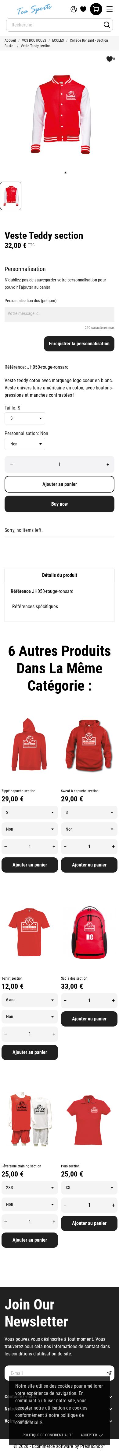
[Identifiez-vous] (73, 9)
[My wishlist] (83, 9)
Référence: (15, 367)
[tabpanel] (59, 115)
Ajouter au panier (59, 484)
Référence (21, 591)
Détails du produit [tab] (59, 575)
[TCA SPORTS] (33, 9)
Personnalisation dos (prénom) (30, 300)
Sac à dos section (74, 978)
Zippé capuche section (18, 791)
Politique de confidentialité (48, 1435)
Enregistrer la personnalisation (79, 344)
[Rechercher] (107, 25)
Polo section (70, 1166)
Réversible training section (21, 1166)
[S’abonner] (109, 1373)
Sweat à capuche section (80, 791)
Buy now (59, 504)
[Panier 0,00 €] (96, 9)
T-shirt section (12, 978)
